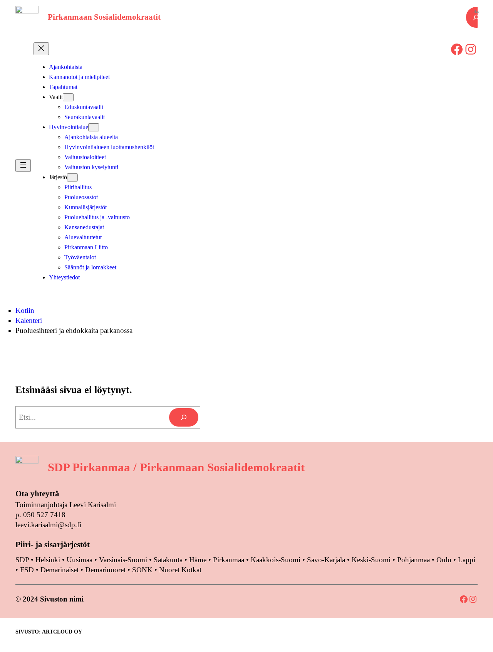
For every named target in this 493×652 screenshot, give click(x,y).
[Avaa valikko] (23, 165)
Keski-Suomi (371, 560)
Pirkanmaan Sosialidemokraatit (104, 17)
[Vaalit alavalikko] (68, 97)
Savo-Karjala (326, 560)
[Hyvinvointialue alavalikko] (93, 127)
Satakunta (168, 560)
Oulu (443, 560)
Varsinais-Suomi (123, 560)
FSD (27, 570)
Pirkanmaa (228, 560)
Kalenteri (28, 320)
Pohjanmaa (414, 560)
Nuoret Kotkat (180, 570)
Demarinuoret (105, 570)
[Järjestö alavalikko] (72, 177)
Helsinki (48, 560)
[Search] (183, 417)
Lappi (466, 560)
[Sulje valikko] (41, 48)
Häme (198, 560)
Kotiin (24, 310)
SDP (22, 560)
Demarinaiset (59, 570)
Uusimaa (79, 560)
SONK (142, 570)
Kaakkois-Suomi (275, 560)
